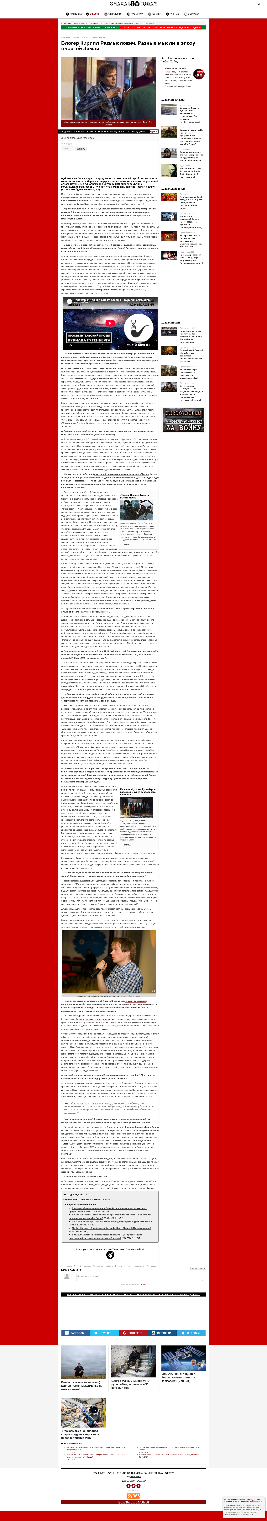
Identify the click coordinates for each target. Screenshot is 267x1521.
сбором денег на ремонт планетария (92, 1018)
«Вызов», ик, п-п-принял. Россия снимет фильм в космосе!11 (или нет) (178, 1377)
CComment (142, 1284)
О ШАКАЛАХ (169, 1473)
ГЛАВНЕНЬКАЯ (99, 1473)
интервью (68, 1266)
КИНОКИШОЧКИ (123, 1473)
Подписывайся (134, 1249)
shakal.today (104, 1199)
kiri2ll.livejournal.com (71, 218)
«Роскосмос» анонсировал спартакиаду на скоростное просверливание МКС (80, 1434)
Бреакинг (67, 23)
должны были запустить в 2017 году (98, 1025)
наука (120, 1266)
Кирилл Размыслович (136, 1266)
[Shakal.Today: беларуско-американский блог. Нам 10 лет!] (133, 4)
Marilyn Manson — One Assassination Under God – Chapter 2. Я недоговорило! (111, 1227)
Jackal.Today (170, 71)
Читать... (127, 544)
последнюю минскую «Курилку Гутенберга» (102, 778)
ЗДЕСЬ (197, 27)
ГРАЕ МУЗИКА (137, 1473)
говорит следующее (135, 1000)
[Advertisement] (110, 164)
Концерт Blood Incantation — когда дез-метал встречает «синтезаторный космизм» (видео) (243, 1500)
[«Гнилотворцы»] (183, 419)
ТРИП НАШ (158, 1473)
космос (152, 1266)
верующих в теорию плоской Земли (92, 771)
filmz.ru (120, 715)
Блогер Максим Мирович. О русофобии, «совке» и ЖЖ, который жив (130, 1384)
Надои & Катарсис (80, 23)
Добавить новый (198, 1269)
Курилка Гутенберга (104, 1266)
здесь (154, 131)
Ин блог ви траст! (84, 1266)
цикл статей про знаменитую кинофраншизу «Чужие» (121, 474)
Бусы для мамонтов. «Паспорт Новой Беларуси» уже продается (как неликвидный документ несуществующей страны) (105, 1236)
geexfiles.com (91, 700)
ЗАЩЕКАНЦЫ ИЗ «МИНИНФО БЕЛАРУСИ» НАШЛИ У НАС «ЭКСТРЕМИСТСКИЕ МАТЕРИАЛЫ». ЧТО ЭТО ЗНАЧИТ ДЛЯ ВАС (133, 1294)
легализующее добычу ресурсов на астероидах (103, 1053)
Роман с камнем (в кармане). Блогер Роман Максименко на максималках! (81, 1385)
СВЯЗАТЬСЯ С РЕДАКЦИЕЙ (133, 1501)
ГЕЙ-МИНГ (148, 1473)
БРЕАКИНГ (111, 1473)
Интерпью (94, 23)
